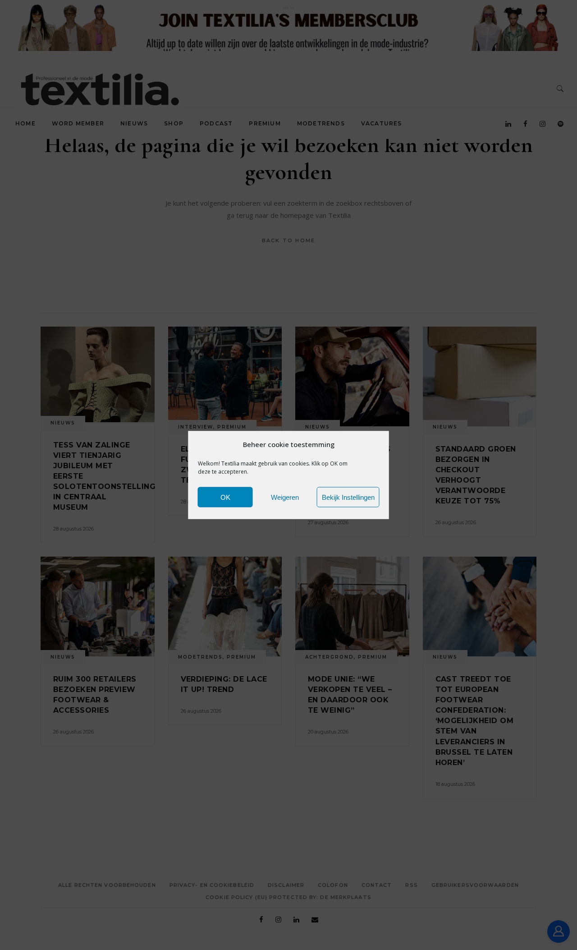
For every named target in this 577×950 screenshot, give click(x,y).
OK (225, 497)
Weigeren (285, 497)
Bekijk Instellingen (348, 497)
